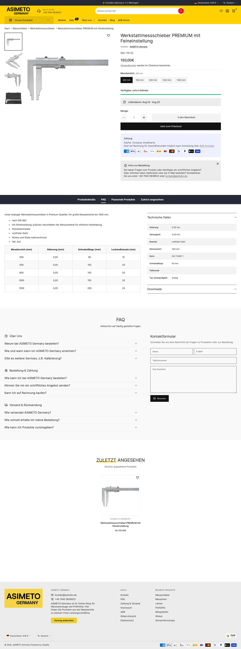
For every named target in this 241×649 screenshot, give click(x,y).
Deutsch (230, 3)
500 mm (140, 80)
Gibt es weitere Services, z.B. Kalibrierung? (33, 358)
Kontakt (124, 595)
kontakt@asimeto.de (176, 176)
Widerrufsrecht (128, 616)
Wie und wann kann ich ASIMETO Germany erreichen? (40, 351)
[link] (48, 11)
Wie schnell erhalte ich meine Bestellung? (32, 420)
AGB (122, 611)
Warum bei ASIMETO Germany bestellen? (31, 343)
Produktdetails (86, 199)
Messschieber (20, 28)
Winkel (158, 616)
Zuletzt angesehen (152, 199)
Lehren (158, 603)
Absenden (161, 398)
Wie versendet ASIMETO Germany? (27, 412)
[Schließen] (217, 163)
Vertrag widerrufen (64, 620)
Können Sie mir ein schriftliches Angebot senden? (37, 385)
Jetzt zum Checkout (171, 126)
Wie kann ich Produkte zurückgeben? (29, 427)
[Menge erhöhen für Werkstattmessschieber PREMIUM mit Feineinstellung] (144, 117)
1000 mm (166, 80)
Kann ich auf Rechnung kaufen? (25, 393)
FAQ (103, 199)
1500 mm (181, 80)
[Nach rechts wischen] (163, 3)
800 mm (153, 80)
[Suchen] (181, 11)
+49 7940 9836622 (65, 599)
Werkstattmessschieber (42, 28)
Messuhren (161, 599)
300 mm (126, 80)
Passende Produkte (123, 199)
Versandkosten (128, 65)
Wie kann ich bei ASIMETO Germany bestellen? (35, 378)
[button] (233, 11)
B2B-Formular (207, 145)
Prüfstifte (160, 607)
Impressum (126, 607)
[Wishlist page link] (221, 10)
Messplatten (161, 611)
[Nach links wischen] (78, 3)
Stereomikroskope (165, 620)
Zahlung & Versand (130, 603)
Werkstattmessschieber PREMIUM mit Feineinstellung (86, 28)
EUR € (207, 3)
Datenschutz (127, 620)
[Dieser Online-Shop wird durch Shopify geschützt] (231, 635)
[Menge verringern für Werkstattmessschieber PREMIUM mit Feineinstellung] (123, 117)
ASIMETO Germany (138, 46)
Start (7, 28)
